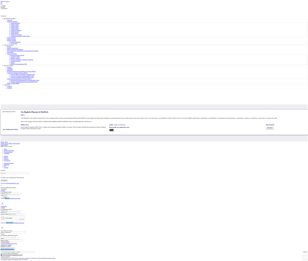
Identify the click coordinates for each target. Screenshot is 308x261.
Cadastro (3, 190)
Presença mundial (11, 40)
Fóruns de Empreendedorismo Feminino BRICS (19, 79)
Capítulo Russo (14, 33)
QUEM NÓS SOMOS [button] (9, 18)
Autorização (4, 206)
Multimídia (10, 70)
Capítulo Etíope (14, 27)
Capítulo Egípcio (14, 26)
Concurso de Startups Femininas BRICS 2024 (22, 77)
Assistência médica (15, 56)
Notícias (9, 67)
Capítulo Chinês (14, 24)
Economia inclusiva (15, 61)
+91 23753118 (4, 183)
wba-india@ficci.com (13, 183)
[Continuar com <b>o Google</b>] (6, 203)
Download (269, 127)
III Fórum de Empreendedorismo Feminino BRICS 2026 (24, 80)
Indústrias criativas (15, 58)
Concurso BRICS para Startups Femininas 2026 (22, 74)
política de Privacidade (14, 143)
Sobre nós (9, 20)
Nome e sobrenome (6, 232)
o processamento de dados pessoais (46, 258)
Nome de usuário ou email (13, 252)
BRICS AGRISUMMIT (13, 83)
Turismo (12, 62)
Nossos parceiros (11, 39)
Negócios (9, 88)
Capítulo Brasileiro (15, 23)
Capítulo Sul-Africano (16, 34)
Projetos (9, 46)
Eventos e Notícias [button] (8, 65)
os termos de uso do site (24, 258)
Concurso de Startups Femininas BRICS (17, 73)
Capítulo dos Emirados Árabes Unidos (20, 36)
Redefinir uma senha (15, 198)
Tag (5, 166)
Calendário (10, 68)
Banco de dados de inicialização (15, 49)
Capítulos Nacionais (12, 21)
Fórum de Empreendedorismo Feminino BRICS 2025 (24, 82)
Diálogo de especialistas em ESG (18, 64)
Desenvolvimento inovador (17, 55)
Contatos (9, 86)
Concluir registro (5, 242)
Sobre (5, 149)
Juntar (2, 1)
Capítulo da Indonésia (15, 30)
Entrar (8, 256)
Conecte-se (7, 1)
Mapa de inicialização (12, 48)
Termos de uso (4, 143)
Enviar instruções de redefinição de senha (12, 255)
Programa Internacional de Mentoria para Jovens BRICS (21, 71)
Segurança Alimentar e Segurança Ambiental (21, 59)
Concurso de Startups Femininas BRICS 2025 (22, 76)
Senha (2, 195)
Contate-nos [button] (7, 85)
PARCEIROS (4, 145)
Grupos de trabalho (12, 54)
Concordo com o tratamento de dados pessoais (12, 177)
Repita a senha (4, 214)
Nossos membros (11, 37)
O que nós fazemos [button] (9, 45)
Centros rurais (13, 43)
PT (1, 2)
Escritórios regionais (15, 42)
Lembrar (5, 197)
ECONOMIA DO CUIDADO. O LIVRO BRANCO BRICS (23, 51)
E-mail (2, 193)
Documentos (10, 52)
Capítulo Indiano (14, 29)
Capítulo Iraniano (14, 31)
